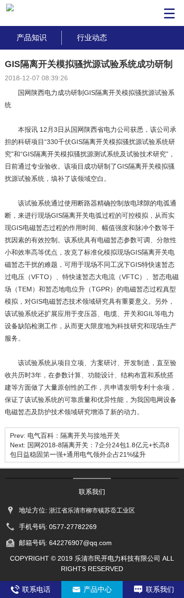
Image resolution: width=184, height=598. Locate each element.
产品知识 (32, 38)
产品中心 (98, 589)
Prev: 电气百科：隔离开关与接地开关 (65, 435)
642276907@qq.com (80, 543)
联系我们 (160, 589)
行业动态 (92, 38)
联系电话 (36, 589)
